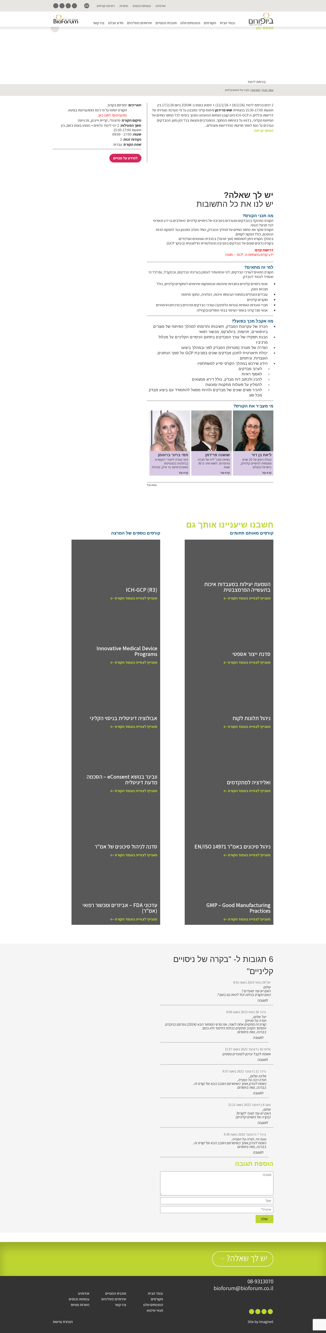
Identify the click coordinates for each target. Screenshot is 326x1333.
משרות (123, 6)
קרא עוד (266, 473)
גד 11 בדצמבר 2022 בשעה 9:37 (244, 1071)
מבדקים (218, 44)
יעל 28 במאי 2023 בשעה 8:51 (252, 982)
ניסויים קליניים (201, 44)
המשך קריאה (263, 130)
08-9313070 (260, 1281)
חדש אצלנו (115, 22)
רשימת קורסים (106, 6)
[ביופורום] (261, 19)
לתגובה (263, 1000)
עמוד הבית (227, 22)
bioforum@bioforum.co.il (243, 1288)
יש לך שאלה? (247, 1258)
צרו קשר (98, 22)
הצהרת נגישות (63, 1322)
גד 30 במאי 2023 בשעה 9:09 (246, 1012)
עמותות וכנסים (142, 6)
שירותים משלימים (139, 22)
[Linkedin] (62, 5)
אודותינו (161, 6)
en (86, 6)
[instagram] (68, 5)
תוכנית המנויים (166, 22)
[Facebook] (74, 5)
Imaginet (266, 1321)
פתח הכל (152, 485)
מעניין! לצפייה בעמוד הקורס (249, 598)
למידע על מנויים (125, 158)
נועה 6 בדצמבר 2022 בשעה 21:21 (249, 1104)
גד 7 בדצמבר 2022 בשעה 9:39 (245, 1134)
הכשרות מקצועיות (238, 44)
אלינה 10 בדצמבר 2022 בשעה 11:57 (248, 1049)
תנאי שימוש (155, 1310)
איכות (257, 44)
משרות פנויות (80, 1305)
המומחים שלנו (190, 22)
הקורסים (210, 22)
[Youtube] (55, 5)
